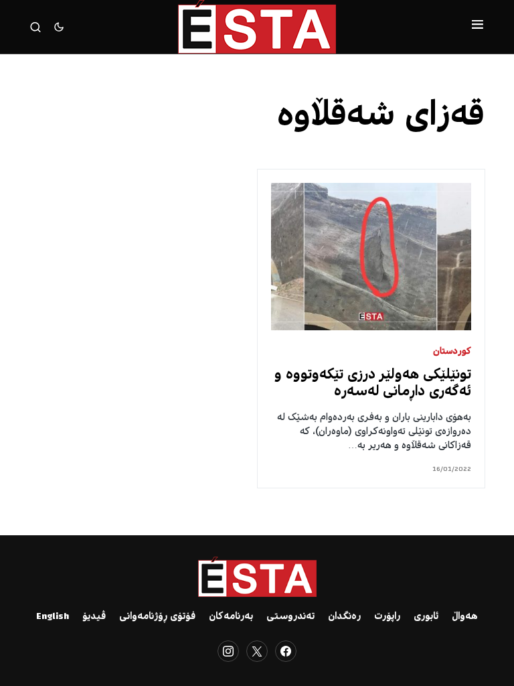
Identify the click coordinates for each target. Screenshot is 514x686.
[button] (477, 27)
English (52, 617)
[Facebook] (285, 651)
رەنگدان (344, 617)
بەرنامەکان (231, 617)
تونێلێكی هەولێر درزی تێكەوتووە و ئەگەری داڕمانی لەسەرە (372, 384)
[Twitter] (257, 651)
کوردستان (452, 352)
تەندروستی (290, 617)
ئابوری (426, 617)
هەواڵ (465, 617)
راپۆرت (387, 617)
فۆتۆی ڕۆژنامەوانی (157, 617)
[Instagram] (228, 651)
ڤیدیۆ (94, 617)
